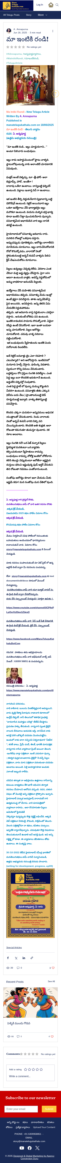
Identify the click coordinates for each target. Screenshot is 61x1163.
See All (51, 981)
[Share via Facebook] (7, 957)
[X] (37, 1148)
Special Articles (14, 947)
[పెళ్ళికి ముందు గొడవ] (30, 1002)
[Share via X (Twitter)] (15, 957)
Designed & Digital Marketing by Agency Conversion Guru (33, 1157)
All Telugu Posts (11, 15)
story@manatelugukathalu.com (29, 1141)
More (41, 15)
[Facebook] (29, 1148)
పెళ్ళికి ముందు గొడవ (18, 1023)
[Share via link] (31, 957)
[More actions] (53, 31)
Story (28, 15)
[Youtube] (21, 1148)
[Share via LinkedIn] (23, 957)
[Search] (57, 5)
